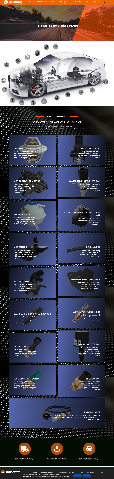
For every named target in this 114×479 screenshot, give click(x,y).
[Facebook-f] (104, 2)
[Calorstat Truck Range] (25, 449)
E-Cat (86, 1)
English (65, 3)
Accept (77, 476)
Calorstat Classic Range (89, 459)
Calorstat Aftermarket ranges (59, 1)
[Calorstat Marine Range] (57, 449)
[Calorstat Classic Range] (89, 449)
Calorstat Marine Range (57, 459)
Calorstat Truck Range (25, 459)
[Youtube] (107, 2)
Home (30, 1)
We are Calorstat (40, 1)
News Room (77, 1)
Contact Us (95, 1)
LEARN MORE (17, 161)
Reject (86, 476)
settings (67, 476)
